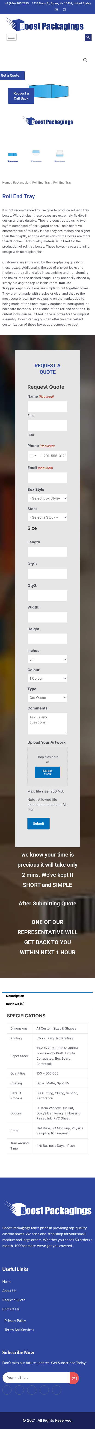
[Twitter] (40, 9)
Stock (32, 508)
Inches (33, 650)
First (31, 415)
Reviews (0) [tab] (15, 1004)
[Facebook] (33, 9)
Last (30, 435)
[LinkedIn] (48, 9)
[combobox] (32, 456)
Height (33, 629)
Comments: (38, 708)
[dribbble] (44, 1390)
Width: (33, 607)
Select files (47, 772)
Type (31, 689)
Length (33, 542)
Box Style (35, 489)
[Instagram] (64, 9)
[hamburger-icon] (11, 37)
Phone (41, 445)
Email (40, 467)
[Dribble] (56, 9)
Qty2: (32, 585)
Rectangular (21, 182)
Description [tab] (15, 996)
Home (6, 182)
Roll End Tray (41, 182)
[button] (88, 37)
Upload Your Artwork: (47, 742)
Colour (33, 669)
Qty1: (32, 563)
